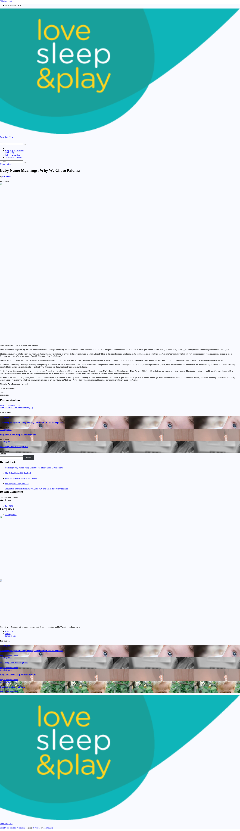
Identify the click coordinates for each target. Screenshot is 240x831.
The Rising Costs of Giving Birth (14, 447)
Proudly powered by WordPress (13, 828)
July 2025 (9, 506)
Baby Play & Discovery (14, 150)
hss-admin (6, 176)
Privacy (8, 634)
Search (3, 454)
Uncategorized (6, 164)
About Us (9, 631)
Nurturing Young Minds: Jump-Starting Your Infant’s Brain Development (31, 422)
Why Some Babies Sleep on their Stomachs (18, 434)
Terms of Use (10, 636)
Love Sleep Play (6, 137)
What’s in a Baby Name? (10, 405)
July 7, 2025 (5, 655)
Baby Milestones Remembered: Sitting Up (16, 408)
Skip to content (6, 1)
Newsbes (36, 828)
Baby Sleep (9, 153)
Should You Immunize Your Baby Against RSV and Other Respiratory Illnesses (36, 489)
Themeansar (48, 828)
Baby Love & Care (12, 155)
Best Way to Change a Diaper (16, 483)
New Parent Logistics (13, 157)
